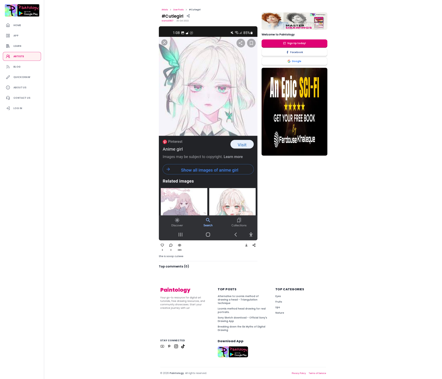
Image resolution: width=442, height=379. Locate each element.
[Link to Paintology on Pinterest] (169, 346)
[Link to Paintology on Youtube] (162, 346)
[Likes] (162, 245)
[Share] (188, 15)
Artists (165, 9)
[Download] (246, 245)
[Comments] (170, 245)
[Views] (179, 245)
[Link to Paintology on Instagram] (176, 346)
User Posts (178, 9)
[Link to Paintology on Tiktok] (183, 346)
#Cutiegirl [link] (195, 9)
